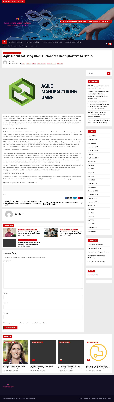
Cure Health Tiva (93, 275)
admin (12, 61)
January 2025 (92, 187)
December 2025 (93, 147)
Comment (7, 261)
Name (5, 293)
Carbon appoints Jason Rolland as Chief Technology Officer (29, 243)
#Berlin (28, 63)
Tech (84, 21)
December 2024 (93, 191)
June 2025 (91, 169)
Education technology (32, 42)
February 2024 (92, 228)
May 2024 (91, 216)
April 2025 (91, 176)
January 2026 (92, 143)
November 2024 (93, 195)
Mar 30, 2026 (8, 370)
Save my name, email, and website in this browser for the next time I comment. (29, 323)
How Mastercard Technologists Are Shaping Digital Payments (71, 233)
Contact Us (33, 46)
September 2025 (93, 158)
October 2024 (92, 198)
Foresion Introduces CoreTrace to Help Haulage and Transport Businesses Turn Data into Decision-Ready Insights (42, 369)
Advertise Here (87, 398)
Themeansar (31, 398)
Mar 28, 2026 (64, 370)
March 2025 (91, 180)
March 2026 (91, 136)
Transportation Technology (73, 42)
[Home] (4, 42)
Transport (89, 21)
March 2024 (91, 224)
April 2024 (91, 220)
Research (101, 21)
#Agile (23, 63)
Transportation (78, 21)
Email (5, 303)
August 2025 (91, 161)
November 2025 (93, 150)
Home (80, 398)
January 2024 (92, 231)
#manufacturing (51, 63)
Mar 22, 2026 (22, 235)
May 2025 (91, 172)
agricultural (108, 21)
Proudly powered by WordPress (10, 398)
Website (6, 313)
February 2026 (92, 139)
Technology (70, 21)
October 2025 (92, 154)
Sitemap (109, 398)
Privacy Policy (102, 398)
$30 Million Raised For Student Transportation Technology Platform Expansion (97, 114)
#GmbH (34, 63)
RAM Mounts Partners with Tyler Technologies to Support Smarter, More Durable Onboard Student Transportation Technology (70, 369)
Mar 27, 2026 (91, 370)
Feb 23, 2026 (22, 246)
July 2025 (91, 165)
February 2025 (92, 183)
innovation (95, 21)
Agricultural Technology (15, 42)
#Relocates (60, 63)
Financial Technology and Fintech (52, 42)
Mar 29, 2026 (36, 370)
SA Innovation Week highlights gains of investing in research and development (29, 233)
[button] (106, 44)
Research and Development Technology (15, 46)
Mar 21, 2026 (63, 235)
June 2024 (91, 213)
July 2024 (91, 209)
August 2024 (91, 205)
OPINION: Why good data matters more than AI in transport (14, 367)
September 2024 (93, 202)
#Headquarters (41, 63)
